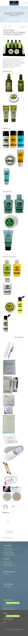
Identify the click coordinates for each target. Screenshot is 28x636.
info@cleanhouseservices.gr (9, 575)
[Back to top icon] (25, 632)
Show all (23, 27)
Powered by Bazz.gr (14, 630)
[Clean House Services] (14, 3)
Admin (13, 506)
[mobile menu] (26, 3)
